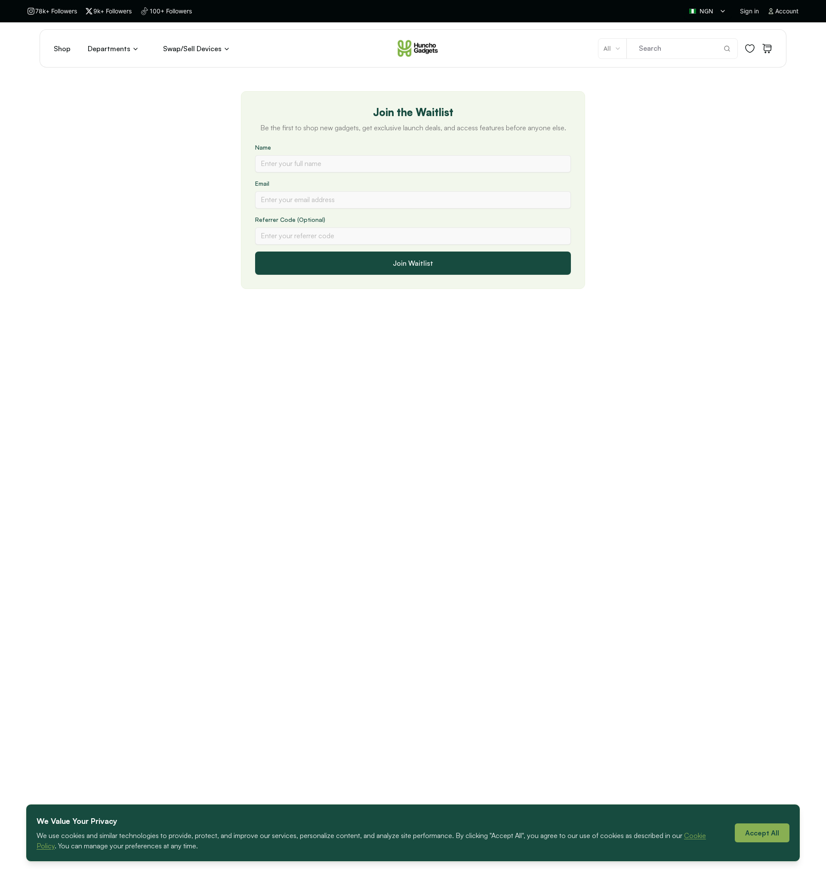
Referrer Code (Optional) (290, 219)
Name (263, 147)
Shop (62, 48)
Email (262, 183)
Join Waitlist (413, 263)
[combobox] (707, 11)
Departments (109, 48)
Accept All (762, 833)
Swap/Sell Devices (192, 48)
